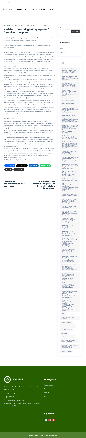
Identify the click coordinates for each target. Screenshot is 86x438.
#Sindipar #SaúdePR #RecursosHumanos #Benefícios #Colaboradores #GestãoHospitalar (69, 233)
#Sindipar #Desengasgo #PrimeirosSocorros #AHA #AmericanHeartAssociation (69, 137)
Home (11, 9)
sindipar (70, 351)
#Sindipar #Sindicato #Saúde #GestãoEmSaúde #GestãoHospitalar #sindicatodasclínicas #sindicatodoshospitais (69, 259)
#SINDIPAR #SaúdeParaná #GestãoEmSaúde (68, 207)
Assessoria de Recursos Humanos (67, 318)
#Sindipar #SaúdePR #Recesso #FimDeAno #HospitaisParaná (67, 227)
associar (72, 326)
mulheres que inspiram (67, 337)
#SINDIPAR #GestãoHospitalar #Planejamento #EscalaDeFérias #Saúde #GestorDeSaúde (69, 173)
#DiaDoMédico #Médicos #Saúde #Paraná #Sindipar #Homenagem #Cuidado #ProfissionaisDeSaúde (68, 70)
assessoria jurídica (66, 322)
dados (70, 329)
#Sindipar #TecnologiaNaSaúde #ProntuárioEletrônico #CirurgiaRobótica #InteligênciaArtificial (67, 285)
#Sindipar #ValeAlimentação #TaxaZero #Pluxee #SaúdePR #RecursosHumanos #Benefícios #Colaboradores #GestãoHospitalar (69, 294)
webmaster (24, 25)
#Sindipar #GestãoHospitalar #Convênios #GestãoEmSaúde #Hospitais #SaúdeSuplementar (69, 166)
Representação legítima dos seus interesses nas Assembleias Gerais (69, 346)
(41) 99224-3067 (12, 397)
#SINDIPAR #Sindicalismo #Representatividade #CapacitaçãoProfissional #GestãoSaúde (68, 251)
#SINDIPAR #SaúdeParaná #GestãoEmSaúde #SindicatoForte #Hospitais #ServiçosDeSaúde (69, 213)
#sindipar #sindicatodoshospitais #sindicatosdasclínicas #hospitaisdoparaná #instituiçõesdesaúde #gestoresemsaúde (67, 276)
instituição (64, 333)
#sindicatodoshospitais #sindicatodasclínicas (67, 104)
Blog (61, 48)
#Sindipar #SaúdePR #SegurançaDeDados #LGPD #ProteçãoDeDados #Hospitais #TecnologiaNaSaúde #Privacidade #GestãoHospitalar (69, 242)
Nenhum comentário (40, 25)
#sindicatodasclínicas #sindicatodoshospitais (67, 99)
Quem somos (18, 9)
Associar (47, 392)
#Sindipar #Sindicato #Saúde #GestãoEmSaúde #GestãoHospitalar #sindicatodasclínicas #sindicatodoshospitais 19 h (69, 267)
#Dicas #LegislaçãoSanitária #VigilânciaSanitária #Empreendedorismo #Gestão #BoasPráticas (69, 78)
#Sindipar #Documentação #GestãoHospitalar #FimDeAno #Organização (68, 153)
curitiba (63, 329)
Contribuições (49, 389)
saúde (63, 351)
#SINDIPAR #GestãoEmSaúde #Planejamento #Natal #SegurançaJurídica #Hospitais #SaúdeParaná (69, 159)
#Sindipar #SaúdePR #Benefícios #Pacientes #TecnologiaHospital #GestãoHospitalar (68, 220)
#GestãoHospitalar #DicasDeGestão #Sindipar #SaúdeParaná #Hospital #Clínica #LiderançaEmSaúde (69, 85)
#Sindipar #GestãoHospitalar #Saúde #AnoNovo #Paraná (69, 179)
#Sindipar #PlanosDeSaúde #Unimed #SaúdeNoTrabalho (69, 195)
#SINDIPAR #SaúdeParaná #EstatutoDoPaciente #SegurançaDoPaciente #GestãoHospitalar (68, 201)
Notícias (62, 52)
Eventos (35, 9)
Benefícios (27, 9)
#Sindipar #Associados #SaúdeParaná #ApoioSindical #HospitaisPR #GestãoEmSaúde (69, 110)
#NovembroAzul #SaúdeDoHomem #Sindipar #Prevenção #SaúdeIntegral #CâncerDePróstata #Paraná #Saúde (69, 93)
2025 (62, 314)
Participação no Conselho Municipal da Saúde (68, 341)
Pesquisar (63, 28)
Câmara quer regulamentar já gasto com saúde (14, 183)
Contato (52, 9)
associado (64, 326)
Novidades (42, 9)
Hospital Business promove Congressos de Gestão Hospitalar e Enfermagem (44, 185)
